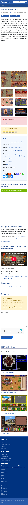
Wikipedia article (18, 238)
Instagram (5, 485)
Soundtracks (4, 454)
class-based (9, 157)
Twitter (5, 479)
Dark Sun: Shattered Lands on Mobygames (14, 287)
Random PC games (5, 460)
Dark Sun (8, 164)
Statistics (3, 448)
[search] (26, 2)
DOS (5, 138)
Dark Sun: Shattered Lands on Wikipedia (14, 289)
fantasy (17, 155)
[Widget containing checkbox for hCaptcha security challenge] (12, 331)
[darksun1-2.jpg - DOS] (7, 102)
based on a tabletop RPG (19, 157)
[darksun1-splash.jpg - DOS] (21, 112)
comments (6, 15)
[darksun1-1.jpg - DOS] (21, 93)
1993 (10, 144)
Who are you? (4, 312)
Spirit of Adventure (6, 433)
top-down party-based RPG (15, 142)
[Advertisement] (14, 57)
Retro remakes (4, 456)
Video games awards (6, 458)
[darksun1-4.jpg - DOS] (7, 93)
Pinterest (5, 488)
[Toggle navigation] (3, 5)
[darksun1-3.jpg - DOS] (21, 102)
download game (15, 15)
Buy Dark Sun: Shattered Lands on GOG (13, 190)
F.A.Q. (2, 442)
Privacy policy (16, 500)
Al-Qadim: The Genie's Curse (8, 392)
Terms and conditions (6, 500)
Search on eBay (6, 241)
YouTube (5, 482)
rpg (10, 12)
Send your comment (7, 337)
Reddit (4, 476)
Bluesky (5, 494)
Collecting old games (6, 444)
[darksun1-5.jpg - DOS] (7, 112)
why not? (5, 123)
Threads (5, 491)
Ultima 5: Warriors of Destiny (9, 372)
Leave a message (5, 319)
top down (10, 161)
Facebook (5, 473)
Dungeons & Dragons (8, 159)
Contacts (3, 446)
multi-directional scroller (9, 155)
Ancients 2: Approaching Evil (9, 413)
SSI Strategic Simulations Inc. (15, 147)
